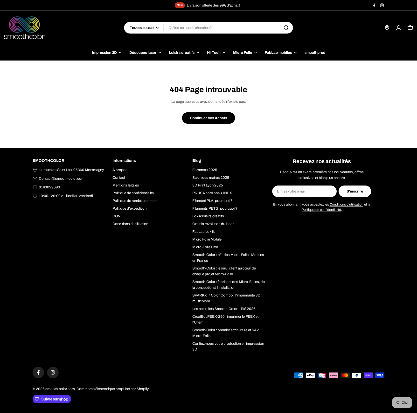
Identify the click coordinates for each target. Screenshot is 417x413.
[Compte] (399, 28)
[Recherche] (286, 28)
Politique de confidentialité (321, 210)
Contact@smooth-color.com (61, 178)
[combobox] (208, 28)
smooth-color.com (60, 389)
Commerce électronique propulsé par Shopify (112, 389)
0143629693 (49, 187)
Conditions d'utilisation (346, 204)
